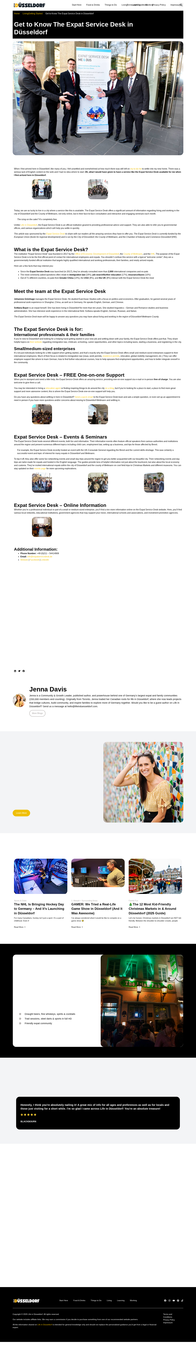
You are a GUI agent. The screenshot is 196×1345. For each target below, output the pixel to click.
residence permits (111, 356)
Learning (136, 5)
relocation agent (53, 388)
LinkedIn (45, 560)
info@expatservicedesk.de (39, 556)
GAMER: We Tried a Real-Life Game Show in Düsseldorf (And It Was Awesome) (96, 908)
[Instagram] (169, 1300)
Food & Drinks (93, 5)
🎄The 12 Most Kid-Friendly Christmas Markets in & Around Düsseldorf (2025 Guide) (152, 908)
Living (124, 5)
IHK (153, 254)
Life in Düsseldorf (29, 225)
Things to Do (111, 5)
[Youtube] (174, 1300)
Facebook (34, 560)
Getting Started (35, 13)
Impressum (176, 5)
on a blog (109, 388)
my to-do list (136, 169)
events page (40, 468)
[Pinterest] (178, 1300)
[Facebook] (165, 1300)
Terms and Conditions (168, 1315)
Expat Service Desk (55, 234)
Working (149, 5)
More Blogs (37, 713)
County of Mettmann (132, 254)
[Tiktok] (182, 1300)
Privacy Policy (159, 5)
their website (36, 342)
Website (24, 560)
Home (17, 13)
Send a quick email (84, 397)
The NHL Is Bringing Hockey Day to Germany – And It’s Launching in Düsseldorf (39, 908)
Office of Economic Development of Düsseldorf (97, 254)
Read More (18, 927)
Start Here (76, 5)
